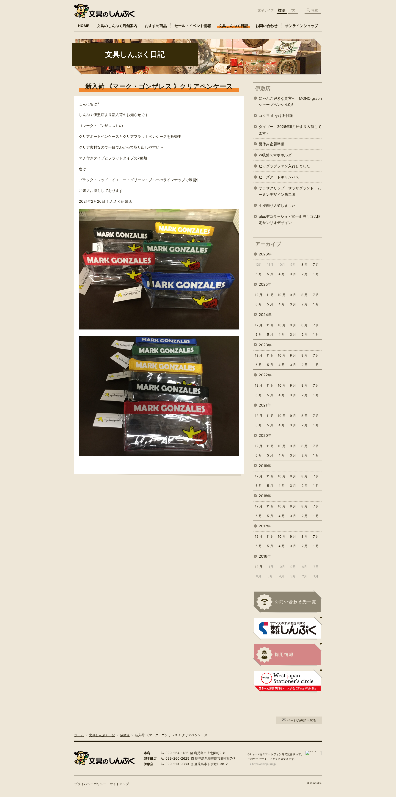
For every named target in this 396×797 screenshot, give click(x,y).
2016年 (265, 556)
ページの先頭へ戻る (301, 720)
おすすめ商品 (156, 25)
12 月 (258, 295)
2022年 (265, 375)
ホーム (79, 735)
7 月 (316, 264)
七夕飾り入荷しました (277, 205)
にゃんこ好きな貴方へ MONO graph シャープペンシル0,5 (290, 101)
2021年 (265, 405)
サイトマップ (119, 784)
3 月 (293, 274)
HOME (83, 25)
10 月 (282, 295)
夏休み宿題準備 (271, 144)
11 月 (270, 295)
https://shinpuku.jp (264, 764)
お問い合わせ (267, 25)
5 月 (270, 274)
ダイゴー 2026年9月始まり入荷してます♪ (290, 129)
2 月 (305, 274)
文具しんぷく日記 (233, 25)
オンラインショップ (301, 25)
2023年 (265, 345)
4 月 (281, 274)
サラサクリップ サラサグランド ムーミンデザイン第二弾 (290, 191)
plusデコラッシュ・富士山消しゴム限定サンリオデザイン (290, 219)
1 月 (316, 274)
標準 (281, 10)
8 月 (304, 264)
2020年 (265, 435)
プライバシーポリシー (90, 784)
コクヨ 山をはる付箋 (276, 115)
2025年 (265, 284)
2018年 (265, 495)
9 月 (293, 295)
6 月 (259, 274)
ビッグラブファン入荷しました (284, 166)
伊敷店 (262, 88)
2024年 (265, 314)
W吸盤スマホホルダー (277, 155)
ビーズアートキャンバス (279, 177)
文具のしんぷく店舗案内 (117, 25)
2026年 (265, 254)
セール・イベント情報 (192, 25)
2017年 (265, 526)
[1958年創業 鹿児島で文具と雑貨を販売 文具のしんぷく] (104, 11)
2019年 (265, 465)
